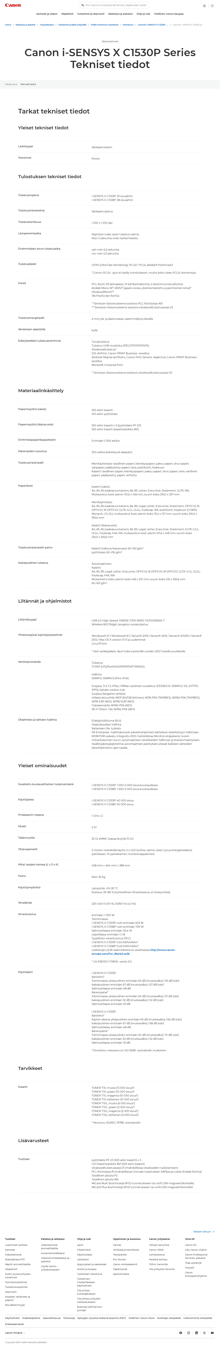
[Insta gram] (188, 1333)
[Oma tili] (204, 5)
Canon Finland (14, 1332)
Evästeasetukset (14, 1324)
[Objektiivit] (74, 14)
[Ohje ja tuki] (151, 14)
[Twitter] (204, 1333)
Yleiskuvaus (11, 84)
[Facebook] (180, 1333)
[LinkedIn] (196, 1333)
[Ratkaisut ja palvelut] (134, 14)
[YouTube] (212, 1333)
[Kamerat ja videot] (58, 14)
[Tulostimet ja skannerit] (106, 14)
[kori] (212, 5)
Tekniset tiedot (28, 84)
